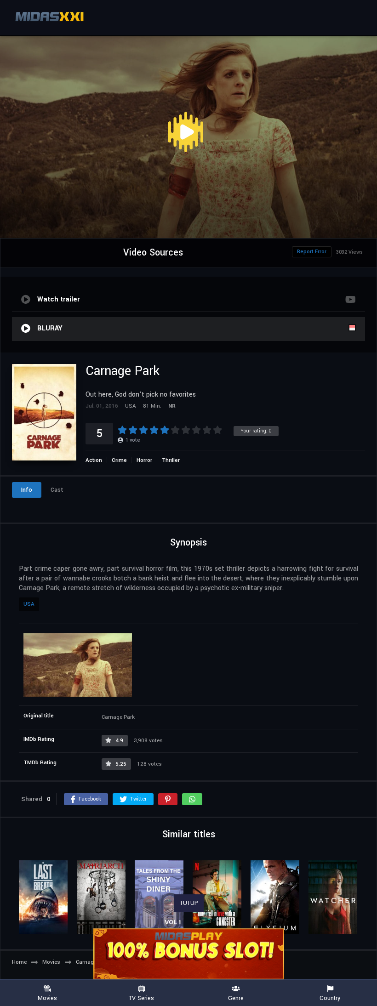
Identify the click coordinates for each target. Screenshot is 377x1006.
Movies (47, 997)
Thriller (171, 460)
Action (94, 460)
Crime (119, 460)
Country (330, 997)
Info (26, 490)
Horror (144, 460)
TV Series (141, 997)
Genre (236, 997)
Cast (57, 490)
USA (28, 604)
